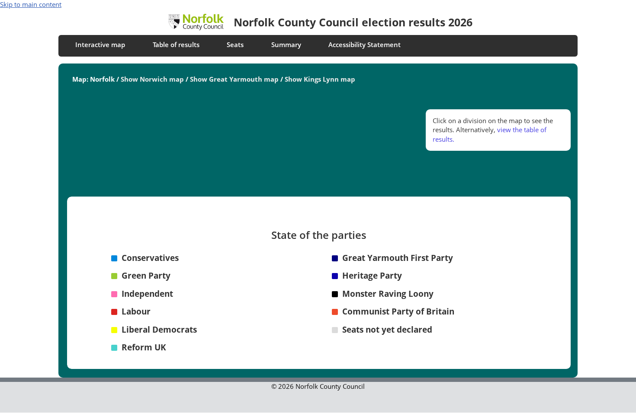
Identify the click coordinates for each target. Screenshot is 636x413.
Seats (235, 44)
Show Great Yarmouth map (234, 79)
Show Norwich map (152, 79)
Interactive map (100, 44)
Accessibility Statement (364, 44)
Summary (286, 44)
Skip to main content (30, 4)
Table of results (176, 44)
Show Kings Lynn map (320, 79)
